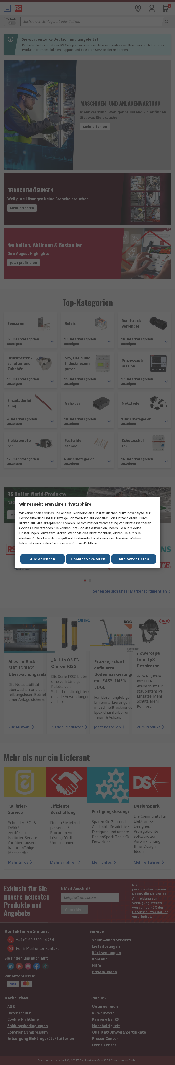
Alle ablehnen (42, 558)
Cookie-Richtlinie (84, 543)
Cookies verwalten (88, 558)
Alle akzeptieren (133, 558)
